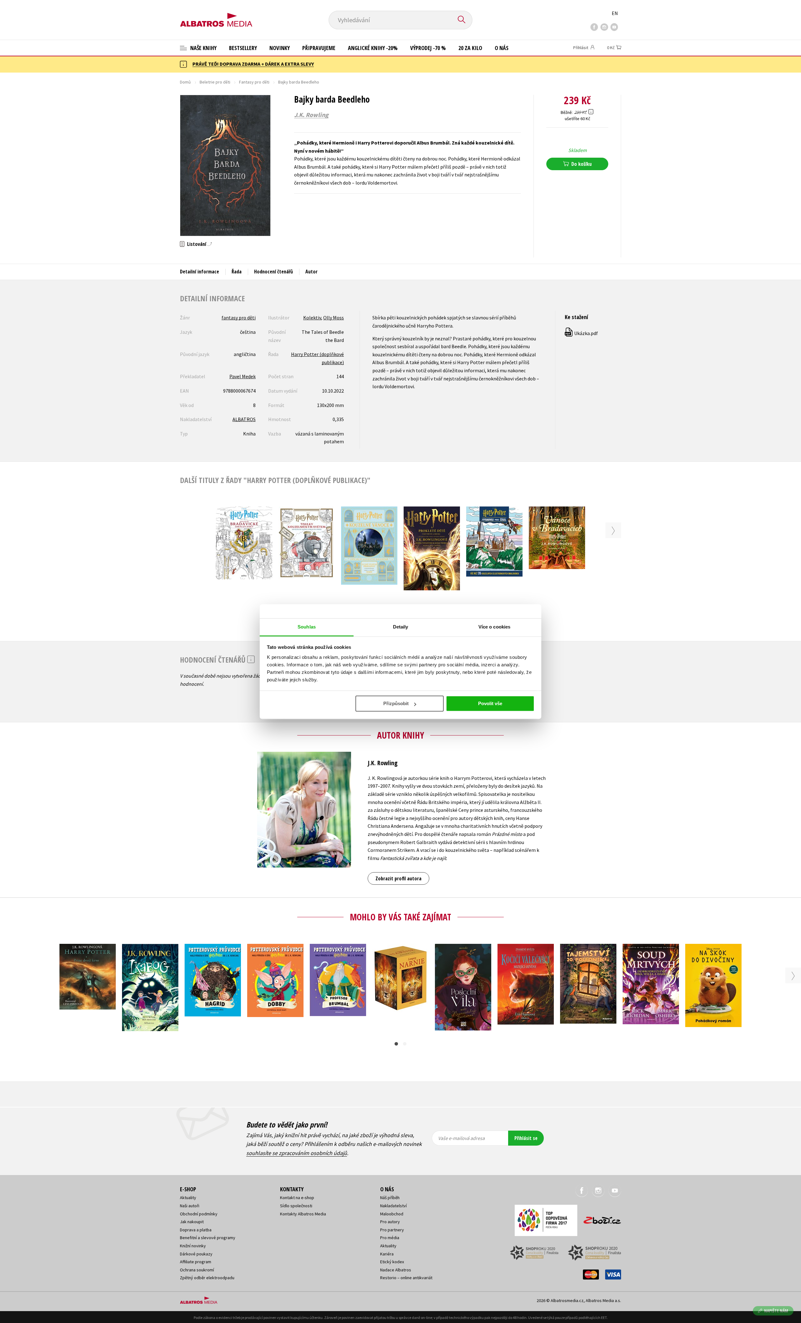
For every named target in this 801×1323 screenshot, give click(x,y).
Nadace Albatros (395, 1270)
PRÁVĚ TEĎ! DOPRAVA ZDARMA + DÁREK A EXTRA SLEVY (253, 64)
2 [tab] (404, 1044)
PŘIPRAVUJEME (318, 48)
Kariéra (387, 1254)
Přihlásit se (526, 1138)
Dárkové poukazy (196, 1254)
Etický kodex (392, 1261)
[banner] (216, 14)
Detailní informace (199, 271)
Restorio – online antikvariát (406, 1277)
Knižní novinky (193, 1246)
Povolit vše (490, 703)
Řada (237, 271)
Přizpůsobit (396, 703)
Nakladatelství (393, 1206)
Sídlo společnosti (296, 1206)
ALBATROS (244, 419)
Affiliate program (195, 1261)
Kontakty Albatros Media (303, 1214)
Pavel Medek (242, 376)
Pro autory (390, 1221)
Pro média (389, 1237)
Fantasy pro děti (254, 82)
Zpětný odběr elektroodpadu (207, 1277)
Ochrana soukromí (197, 1270)
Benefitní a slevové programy (207, 1237)
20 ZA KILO (470, 48)
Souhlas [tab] (307, 626)
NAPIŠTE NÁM (776, 1311)
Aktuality (188, 1197)
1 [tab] (396, 1044)
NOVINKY (279, 48)
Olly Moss (333, 317)
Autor (311, 271)
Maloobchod (391, 1214)
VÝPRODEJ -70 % (428, 48)
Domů (185, 82)
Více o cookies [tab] (494, 626)
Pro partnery (392, 1230)
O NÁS (501, 48)
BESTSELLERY (243, 48)
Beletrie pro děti (215, 82)
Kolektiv (312, 317)
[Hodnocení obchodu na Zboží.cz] (599, 1218)
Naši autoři (189, 1206)
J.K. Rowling (311, 114)
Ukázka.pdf (581, 333)
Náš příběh (390, 1197)
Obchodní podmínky (198, 1214)
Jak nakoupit (192, 1221)
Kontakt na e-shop (297, 1197)
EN (615, 13)
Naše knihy (203, 48)
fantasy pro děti (239, 317)
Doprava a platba (196, 1230)
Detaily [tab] (400, 626)
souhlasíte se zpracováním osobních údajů (296, 1153)
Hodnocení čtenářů (273, 271)
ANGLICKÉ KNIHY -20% (373, 48)
